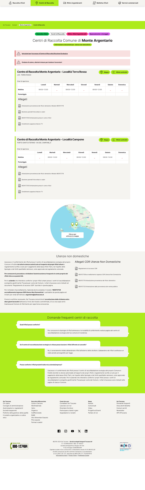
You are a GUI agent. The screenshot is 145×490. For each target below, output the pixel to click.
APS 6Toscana (122, 412)
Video (90, 408)
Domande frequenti (123, 403)
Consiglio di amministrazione (13, 405)
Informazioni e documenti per (73, 44)
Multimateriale (36, 405)
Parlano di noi (93, 412)
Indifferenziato (36, 412)
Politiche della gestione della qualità (15, 412)
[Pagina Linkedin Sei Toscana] (86, 431)
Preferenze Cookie (83, 455)
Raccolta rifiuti (43, 34)
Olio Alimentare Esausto (39, 417)
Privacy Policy (73, 455)
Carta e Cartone (37, 403)
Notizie (90, 403)
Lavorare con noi (65, 405)
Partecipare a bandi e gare (69, 410)
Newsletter (120, 410)
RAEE (33, 415)
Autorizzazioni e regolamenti (13, 408)
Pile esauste (35, 419)
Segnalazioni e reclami (68, 412)
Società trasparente (10, 410)
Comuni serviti (122, 408)
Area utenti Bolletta (123, 405)
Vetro (33, 408)
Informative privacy (61, 455)
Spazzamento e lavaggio (98, 34)
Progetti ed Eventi (94, 410)
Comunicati (92, 405)
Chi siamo (6, 403)
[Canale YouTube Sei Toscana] (72, 431)
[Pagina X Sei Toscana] (79, 431)
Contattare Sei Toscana (68, 403)
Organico (34, 410)
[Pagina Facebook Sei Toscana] (59, 431)
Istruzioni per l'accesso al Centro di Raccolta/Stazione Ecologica (45, 53)
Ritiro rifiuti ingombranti (77, 34)
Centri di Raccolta (58, 34)
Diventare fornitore (66, 408)
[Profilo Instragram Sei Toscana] (65, 431)
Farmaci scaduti (36, 422)
